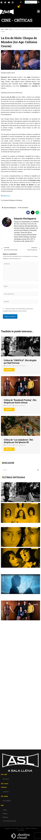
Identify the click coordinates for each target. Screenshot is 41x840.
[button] (38, 11)
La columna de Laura (9, 821)
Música (5, 813)
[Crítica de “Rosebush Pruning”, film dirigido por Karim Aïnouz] (20, 386)
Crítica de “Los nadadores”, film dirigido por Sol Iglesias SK (18, 441)
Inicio (2, 29)
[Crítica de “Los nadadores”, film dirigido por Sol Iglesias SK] (20, 425)
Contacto (6, 792)
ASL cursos (4, 783)
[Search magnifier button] (38, 470)
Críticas (6, 29)
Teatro (5, 810)
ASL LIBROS (6, 801)
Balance (5, 817)
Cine (10, 29)
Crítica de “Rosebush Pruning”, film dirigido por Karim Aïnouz (20, 401)
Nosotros (6, 779)
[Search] (38, 2)
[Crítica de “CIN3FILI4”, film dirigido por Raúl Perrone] (20, 346)
